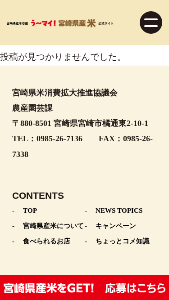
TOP (30, 210)
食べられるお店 (46, 241)
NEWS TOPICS (119, 210)
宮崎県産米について (53, 225)
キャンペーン (116, 225)
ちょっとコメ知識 (123, 241)
